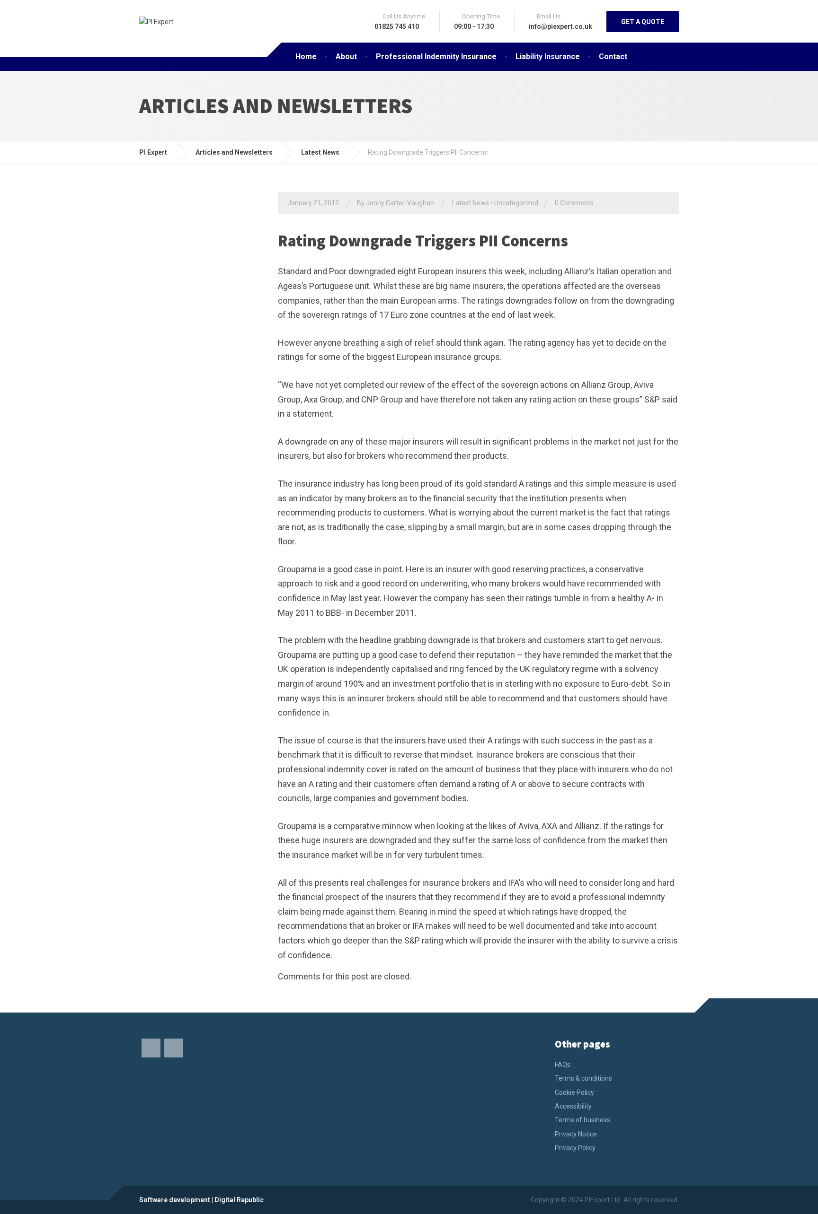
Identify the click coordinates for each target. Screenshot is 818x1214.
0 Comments (574, 203)
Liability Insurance (548, 56)
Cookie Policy (574, 1092)
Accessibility (573, 1106)
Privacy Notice (576, 1134)
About (346, 56)
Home (306, 56)
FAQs (562, 1064)
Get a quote (642, 22)
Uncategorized (516, 203)
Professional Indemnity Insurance (436, 56)
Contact (613, 56)
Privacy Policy (575, 1148)
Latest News (470, 203)
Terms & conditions (583, 1078)
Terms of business (582, 1120)
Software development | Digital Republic (201, 1200)
